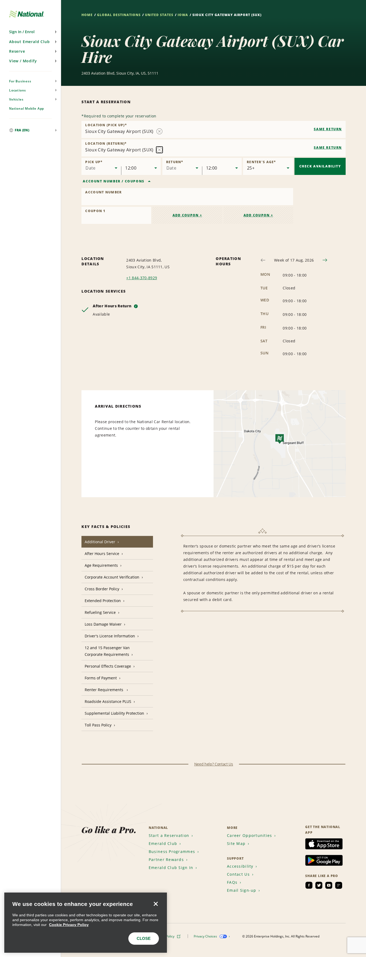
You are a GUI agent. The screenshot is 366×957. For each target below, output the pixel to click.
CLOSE (144, 938)
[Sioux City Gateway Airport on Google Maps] (280, 443)
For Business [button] (20, 81)
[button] (30, 32)
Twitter (319, 885)
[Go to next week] (324, 260)
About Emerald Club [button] (29, 41)
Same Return (328, 129)
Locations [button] (17, 90)
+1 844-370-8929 (141, 277)
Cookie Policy (165, 936)
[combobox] (213, 129)
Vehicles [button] (16, 99)
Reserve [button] (17, 51)
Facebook (309, 885)
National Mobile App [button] (26, 108)
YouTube (329, 885)
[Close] (155, 904)
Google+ (338, 885)
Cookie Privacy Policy (69, 924)
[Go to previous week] (263, 260)
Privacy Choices (206, 936)
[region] (85, 923)
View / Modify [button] (23, 60)
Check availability (320, 166)
